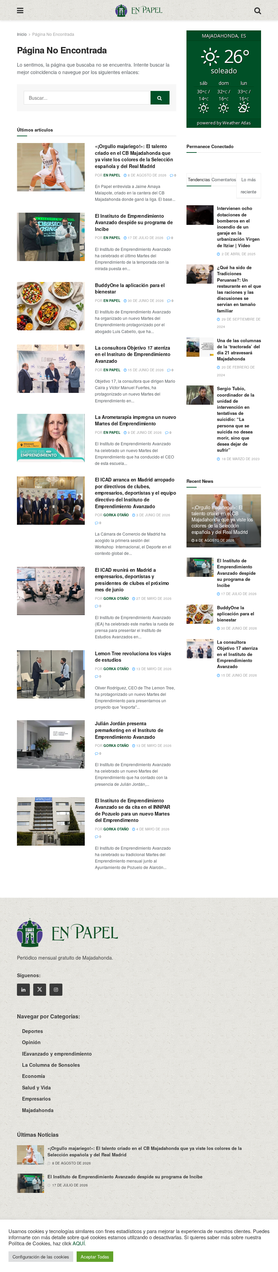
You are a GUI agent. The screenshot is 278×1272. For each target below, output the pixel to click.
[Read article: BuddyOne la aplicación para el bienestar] (51, 306)
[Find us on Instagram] (55, 990)
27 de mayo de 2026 (153, 598)
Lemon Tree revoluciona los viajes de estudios (133, 656)
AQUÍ (79, 1243)
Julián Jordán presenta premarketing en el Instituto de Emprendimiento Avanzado (129, 730)
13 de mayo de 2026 (153, 668)
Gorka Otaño (116, 515)
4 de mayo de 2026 (152, 829)
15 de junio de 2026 (145, 370)
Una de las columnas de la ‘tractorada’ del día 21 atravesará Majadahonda (239, 349)
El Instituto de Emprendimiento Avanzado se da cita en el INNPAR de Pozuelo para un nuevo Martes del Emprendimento (132, 810)
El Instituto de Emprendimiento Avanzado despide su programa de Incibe (134, 222)
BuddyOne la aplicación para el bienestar (130, 288)
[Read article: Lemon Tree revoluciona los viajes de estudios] (51, 674)
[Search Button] (257, 10)
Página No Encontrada (53, 34)
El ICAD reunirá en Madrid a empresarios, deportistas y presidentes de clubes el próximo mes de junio (132, 579)
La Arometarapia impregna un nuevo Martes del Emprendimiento (135, 420)
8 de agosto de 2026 (146, 175)
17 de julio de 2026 (145, 237)
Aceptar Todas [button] (95, 1256)
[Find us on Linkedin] (23, 990)
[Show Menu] (20, 10)
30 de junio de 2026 (145, 300)
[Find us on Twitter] (39, 990)
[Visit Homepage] (138, 10)
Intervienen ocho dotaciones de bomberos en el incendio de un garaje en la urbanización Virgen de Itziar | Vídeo (238, 226)
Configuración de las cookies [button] (41, 1256)
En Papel (111, 175)
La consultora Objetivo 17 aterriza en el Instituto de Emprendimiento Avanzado (133, 354)
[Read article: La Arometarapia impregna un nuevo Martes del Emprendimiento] (51, 438)
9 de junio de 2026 (144, 432)
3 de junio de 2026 (152, 515)
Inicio (22, 34)
